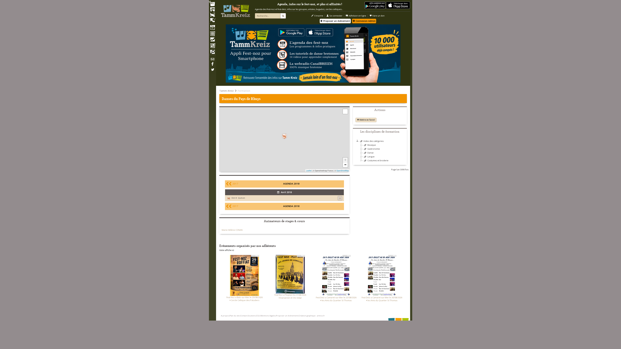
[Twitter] (212, 71)
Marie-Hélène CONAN (232, 230)
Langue (371, 156)
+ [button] (345, 160)
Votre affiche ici (226, 250)
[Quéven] (284, 136)
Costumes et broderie (377, 160)
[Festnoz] (212, 4)
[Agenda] (212, 28)
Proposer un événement (287, 315)
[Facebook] (212, 65)
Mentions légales (268, 315)
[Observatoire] (212, 40)
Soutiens (252, 315)
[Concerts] (212, 10)
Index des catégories (374, 141)
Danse (370, 152)
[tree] (380, 152)
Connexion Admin (365, 20)
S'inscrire (318, 15)
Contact (243, 315)
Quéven (241, 198)
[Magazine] (212, 46)
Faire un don (378, 15)
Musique (371, 145)
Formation (244, 90)
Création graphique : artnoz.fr (312, 315)
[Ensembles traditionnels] (212, 19)
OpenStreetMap (342, 170)
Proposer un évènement (336, 20)
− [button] (345, 165)
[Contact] (212, 60)
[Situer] (340, 198)
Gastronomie (373, 149)
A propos (225, 315)
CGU (258, 315)
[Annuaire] (212, 34)
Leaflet (308, 170)
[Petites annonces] (212, 53)
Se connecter (335, 15)
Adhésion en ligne (357, 15)
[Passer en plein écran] (345, 111)
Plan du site (235, 315)
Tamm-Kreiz (226, 90)
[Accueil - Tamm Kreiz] (235, 10)
